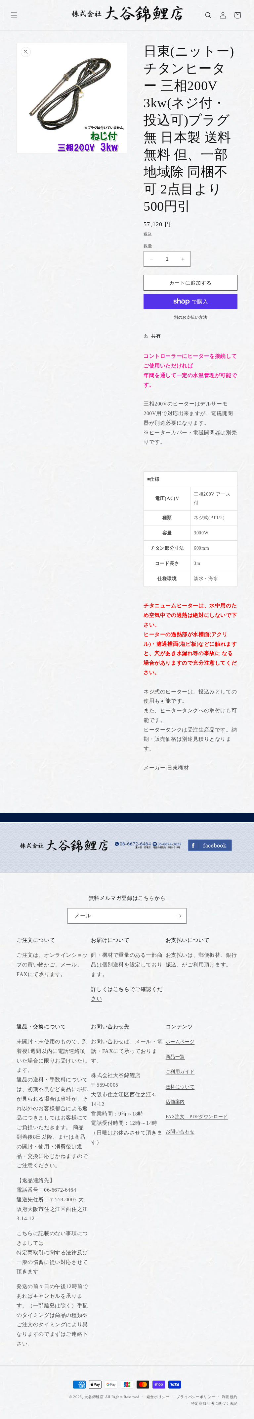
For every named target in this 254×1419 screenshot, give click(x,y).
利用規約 (229, 1397)
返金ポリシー (158, 1397)
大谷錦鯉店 (94, 1397)
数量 (148, 246)
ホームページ (180, 1041)
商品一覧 (175, 1056)
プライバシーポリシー (195, 1397)
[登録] (179, 916)
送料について (180, 1086)
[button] (14, 15)
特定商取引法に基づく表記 (214, 1403)
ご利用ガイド (180, 1071)
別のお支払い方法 (190, 317)
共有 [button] (156, 336)
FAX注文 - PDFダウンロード (197, 1116)
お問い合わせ (180, 1131)
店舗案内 (175, 1101)
